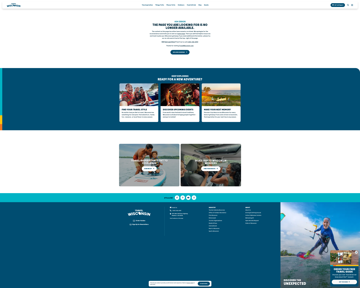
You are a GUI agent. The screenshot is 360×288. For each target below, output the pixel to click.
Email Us (174, 207)
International (213, 226)
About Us (248, 210)
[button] (338, 5)
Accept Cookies (203, 283)
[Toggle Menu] (351, 5)
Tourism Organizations (215, 220)
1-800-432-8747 (176, 210)
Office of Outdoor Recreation (217, 212)
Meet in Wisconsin (214, 228)
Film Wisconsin (213, 215)
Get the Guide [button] (343, 282)
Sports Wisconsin (214, 231)
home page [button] (181, 34)
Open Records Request (252, 220)
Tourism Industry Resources (217, 210)
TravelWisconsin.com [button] (186, 46)
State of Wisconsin (251, 223)
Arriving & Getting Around (253, 212)
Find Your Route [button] (210, 169)
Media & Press (213, 223)
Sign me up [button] (148, 169)
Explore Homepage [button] (179, 52)
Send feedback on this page (176, 218)
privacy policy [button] (190, 282)
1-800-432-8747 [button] (192, 42)
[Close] (356, 252)
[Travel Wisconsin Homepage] (14, 5)
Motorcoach (212, 218)
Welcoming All (249, 218)
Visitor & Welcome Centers (253, 215)
